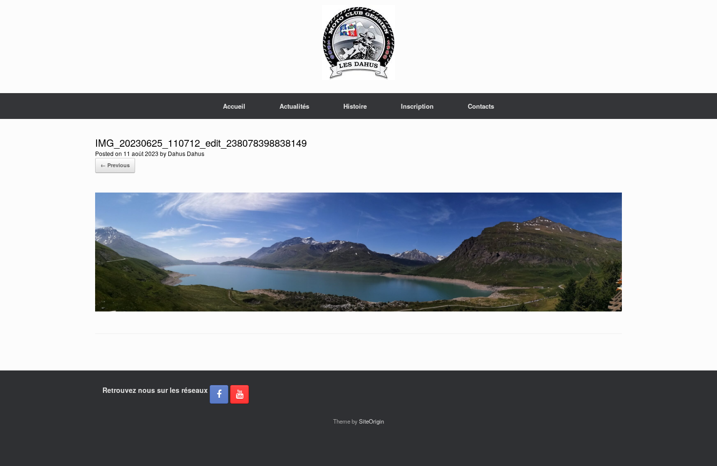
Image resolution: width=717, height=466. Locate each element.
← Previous (115, 165)
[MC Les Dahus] (358, 42)
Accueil (234, 106)
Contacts (481, 106)
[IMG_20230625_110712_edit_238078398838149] (358, 308)
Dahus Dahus (186, 153)
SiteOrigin (371, 421)
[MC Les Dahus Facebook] (219, 394)
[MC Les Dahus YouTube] (239, 394)
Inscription (417, 106)
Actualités (294, 106)
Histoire (355, 106)
